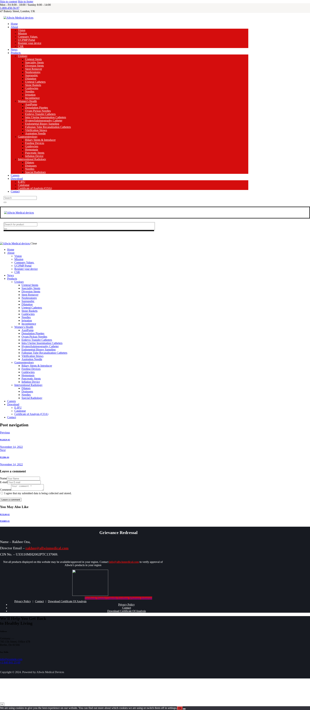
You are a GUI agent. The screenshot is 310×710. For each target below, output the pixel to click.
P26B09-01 (5, 521)
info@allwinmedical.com (124, 561)
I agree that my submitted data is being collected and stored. (38, 493)
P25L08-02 (5, 514)
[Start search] (5, 202)
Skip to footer (25, 1)
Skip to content (8, 1)
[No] (184, 708)
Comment (5, 489)
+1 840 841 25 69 (10, 662)
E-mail (4, 482)
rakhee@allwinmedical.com (47, 548)
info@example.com (11, 659)
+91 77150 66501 (36, 692)
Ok (179, 708)
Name (3, 478)
